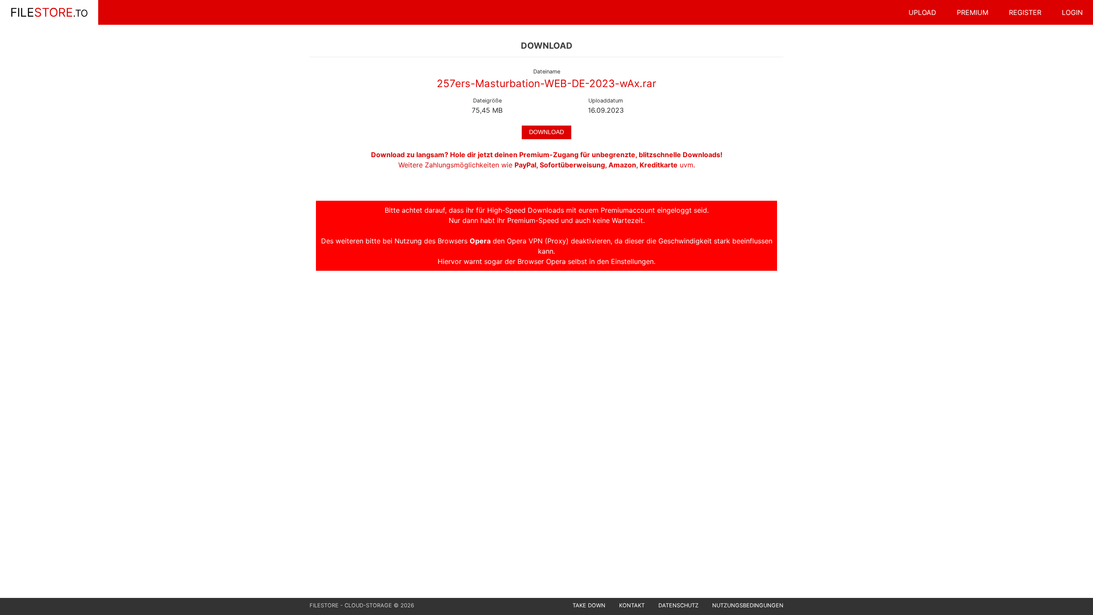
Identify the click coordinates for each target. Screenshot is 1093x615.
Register (1025, 12)
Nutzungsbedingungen (747, 605)
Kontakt (632, 605)
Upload (922, 12)
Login (1072, 12)
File (49, 12)
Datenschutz (678, 605)
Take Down (589, 605)
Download (546, 132)
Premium (972, 12)
